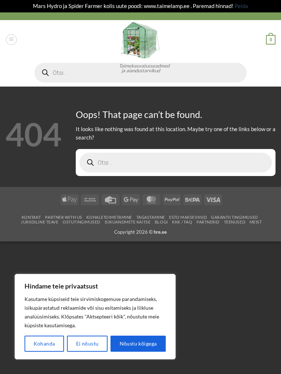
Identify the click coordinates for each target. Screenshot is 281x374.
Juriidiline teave (40, 222)
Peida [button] (241, 6)
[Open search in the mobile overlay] (176, 162)
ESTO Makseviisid (188, 217)
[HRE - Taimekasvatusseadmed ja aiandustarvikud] (140, 40)
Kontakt (31, 217)
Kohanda (44, 343)
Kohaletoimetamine (109, 217)
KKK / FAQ (182, 222)
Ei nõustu (87, 343)
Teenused (235, 222)
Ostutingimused (81, 222)
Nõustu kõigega (138, 343)
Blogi (161, 222)
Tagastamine (150, 217)
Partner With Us (63, 217)
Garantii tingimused (234, 217)
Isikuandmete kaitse (128, 222)
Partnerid (208, 222)
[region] (95, 316)
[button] (11, 39)
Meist (256, 222)
